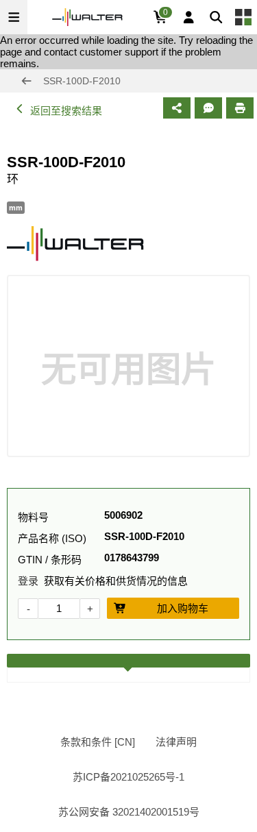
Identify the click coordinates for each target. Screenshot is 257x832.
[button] (13, 17)
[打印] (240, 108)
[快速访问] (243, 17)
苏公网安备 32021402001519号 (128, 812)
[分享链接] (177, 108)
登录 (28, 581)
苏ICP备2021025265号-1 (128, 777)
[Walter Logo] (87, 17)
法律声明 (176, 742)
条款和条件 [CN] (97, 742)
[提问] (208, 108)
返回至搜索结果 (66, 111)
